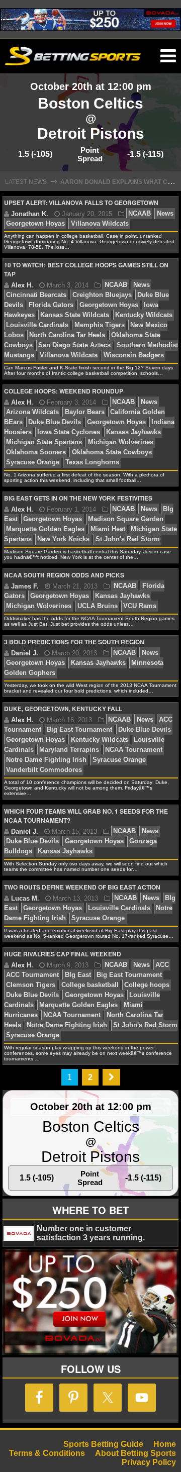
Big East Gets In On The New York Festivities (78, 498)
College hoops (146, 985)
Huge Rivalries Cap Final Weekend (62, 953)
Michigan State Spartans (44, 442)
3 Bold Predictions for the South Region (74, 641)
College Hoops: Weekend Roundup (63, 391)
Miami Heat (107, 529)
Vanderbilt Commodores (44, 770)
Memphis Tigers (99, 325)
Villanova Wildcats (100, 224)
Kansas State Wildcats (74, 315)
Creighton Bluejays (102, 295)
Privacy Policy (149, 1462)
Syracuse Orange (32, 462)
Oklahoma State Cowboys (112, 452)
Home (164, 1444)
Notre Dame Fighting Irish (46, 760)
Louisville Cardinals (37, 325)
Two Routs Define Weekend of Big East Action (82, 887)
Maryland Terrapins (69, 750)
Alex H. (22, 285)
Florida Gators (51, 305)
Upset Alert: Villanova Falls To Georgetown (81, 202)
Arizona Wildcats (32, 412)
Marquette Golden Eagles (45, 529)
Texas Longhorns (92, 462)
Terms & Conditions (47, 1453)
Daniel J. (24, 653)
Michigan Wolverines (120, 442)
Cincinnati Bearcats (36, 295)
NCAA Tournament (133, 750)
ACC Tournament (32, 975)
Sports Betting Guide (103, 1444)
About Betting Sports (135, 1453)
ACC (162, 965)
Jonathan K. (29, 214)
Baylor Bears (85, 412)
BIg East (78, 975)
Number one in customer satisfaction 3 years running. (91, 1233)
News (165, 214)
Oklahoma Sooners (36, 452)
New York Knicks (63, 539)
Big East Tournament (79, 730)
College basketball (90, 985)
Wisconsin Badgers (134, 355)
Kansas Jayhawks (133, 432)
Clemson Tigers (30, 985)
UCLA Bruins (97, 606)
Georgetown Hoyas (35, 224)
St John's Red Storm (128, 539)
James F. (25, 586)
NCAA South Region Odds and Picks (64, 574)
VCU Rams (139, 606)
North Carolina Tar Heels (67, 335)
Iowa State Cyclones (68, 432)
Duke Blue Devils (54, 422)
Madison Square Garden (125, 519)
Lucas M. (25, 898)
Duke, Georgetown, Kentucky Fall (63, 708)
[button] (168, 56)
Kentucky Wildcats (143, 315)
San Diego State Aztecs (74, 345)
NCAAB (139, 214)
